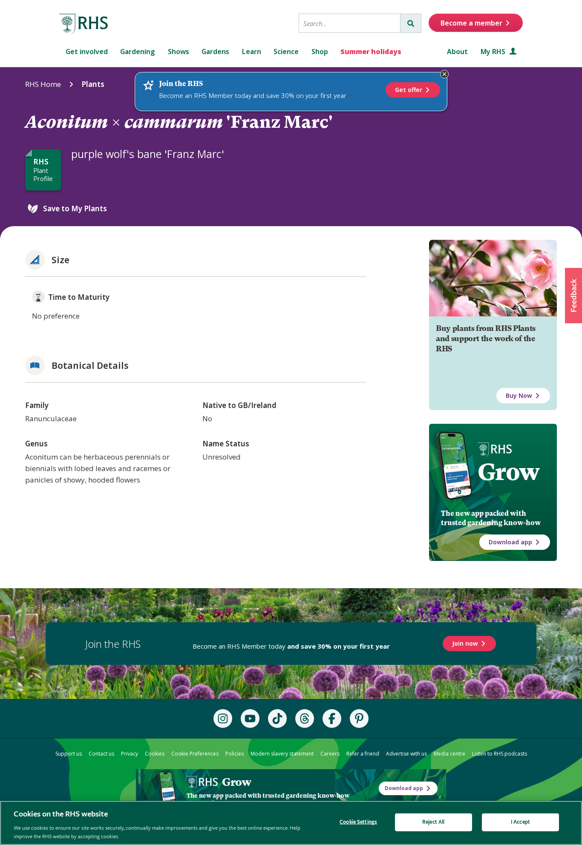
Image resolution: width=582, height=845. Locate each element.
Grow (508, 472)
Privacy (129, 753)
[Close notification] (444, 74)
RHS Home (43, 84)
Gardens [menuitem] (215, 51)
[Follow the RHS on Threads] (304, 718)
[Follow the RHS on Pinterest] (359, 718)
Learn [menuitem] (251, 51)
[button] (573, 295)
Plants (92, 84)
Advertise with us (406, 753)
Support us (68, 753)
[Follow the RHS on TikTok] (277, 718)
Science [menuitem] (286, 51)
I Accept (520, 822)
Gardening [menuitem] (137, 51)
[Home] (84, 24)
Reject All (433, 822)
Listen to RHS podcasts (499, 753)
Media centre (449, 753)
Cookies (154, 753)
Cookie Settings (358, 822)
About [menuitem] (457, 51)
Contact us (101, 753)
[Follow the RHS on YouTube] (250, 718)
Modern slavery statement (282, 753)
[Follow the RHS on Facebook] (332, 718)
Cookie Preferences (195, 753)
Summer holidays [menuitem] (370, 51)
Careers (330, 753)
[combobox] (349, 23)
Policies (234, 753)
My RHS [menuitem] (494, 51)
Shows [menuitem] (178, 51)
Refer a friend (362, 753)
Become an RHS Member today (291, 646)
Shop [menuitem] (319, 51)
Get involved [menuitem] (87, 51)
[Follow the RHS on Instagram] (222, 718)
